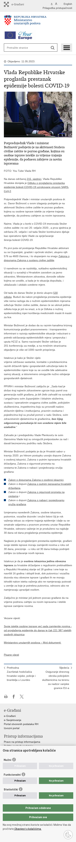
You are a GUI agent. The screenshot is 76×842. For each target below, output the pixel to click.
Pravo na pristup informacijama (22, 741)
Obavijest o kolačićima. (28, 828)
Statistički (11, 789)
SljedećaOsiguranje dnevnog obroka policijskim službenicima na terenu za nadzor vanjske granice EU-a (55, 677)
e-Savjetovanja (12, 720)
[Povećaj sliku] (38, 114)
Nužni (7, 760)
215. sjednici (34, 178)
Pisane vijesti (11, 654)
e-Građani (10, 715)
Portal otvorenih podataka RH (21, 724)
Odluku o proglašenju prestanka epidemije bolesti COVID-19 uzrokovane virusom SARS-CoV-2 (36, 187)
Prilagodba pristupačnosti (57, 7)
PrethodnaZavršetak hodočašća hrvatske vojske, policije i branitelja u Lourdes (21, 673)
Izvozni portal (11, 728)
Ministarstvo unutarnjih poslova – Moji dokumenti (32, 642)
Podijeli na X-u (22, 697)
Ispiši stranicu (6, 697)
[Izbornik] (66, 47)
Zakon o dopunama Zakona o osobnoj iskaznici (35, 479)
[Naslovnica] (38, 21)
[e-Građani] (19, 4)
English (68, 3)
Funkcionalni (12, 774)
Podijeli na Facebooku (14, 697)
